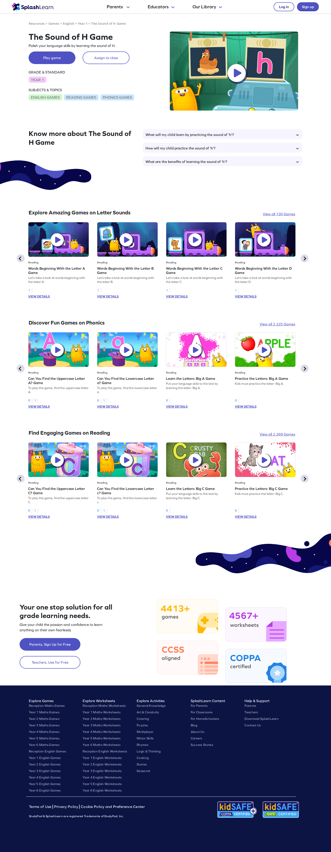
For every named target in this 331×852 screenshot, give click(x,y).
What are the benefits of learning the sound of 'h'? (186, 162)
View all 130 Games (279, 214)
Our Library (204, 6)
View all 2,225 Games (277, 324)
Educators (158, 6)
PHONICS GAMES (117, 97)
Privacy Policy (66, 807)
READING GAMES (81, 97)
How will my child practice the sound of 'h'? (180, 148)
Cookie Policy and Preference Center (113, 807)
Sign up (308, 7)
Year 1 (83, 23)
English (68, 23)
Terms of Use (40, 807)
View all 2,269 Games (277, 434)
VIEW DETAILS (39, 296)
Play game (52, 58)
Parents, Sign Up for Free (50, 644)
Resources (37, 23)
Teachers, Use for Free (50, 662)
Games (53, 23)
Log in (284, 7)
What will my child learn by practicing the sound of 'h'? (189, 135)
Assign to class (106, 58)
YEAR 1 (37, 80)
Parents (115, 6)
